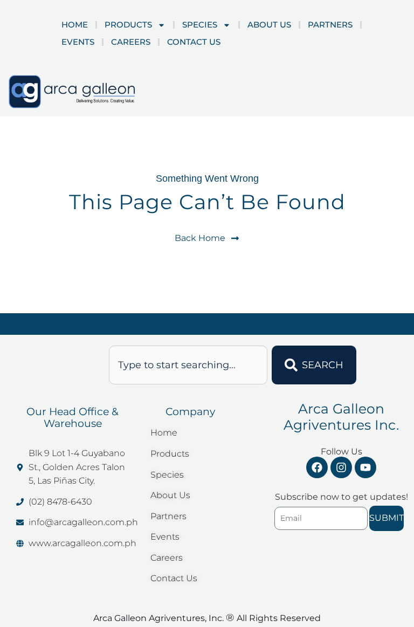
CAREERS (130, 42)
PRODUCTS (128, 24)
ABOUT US (269, 24)
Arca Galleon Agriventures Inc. (341, 417)
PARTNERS (330, 24)
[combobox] (188, 365)
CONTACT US (193, 42)
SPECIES (199, 24)
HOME (74, 24)
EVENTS (77, 42)
